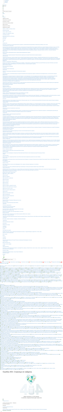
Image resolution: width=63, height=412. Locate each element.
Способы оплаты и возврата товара (20, 409)
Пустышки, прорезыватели (7, 204)
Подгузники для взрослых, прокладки (15, 247)
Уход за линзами (20, 57)
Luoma (4, 245)
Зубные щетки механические (25, 169)
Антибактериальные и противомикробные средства (43, 96)
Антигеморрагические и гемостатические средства (48, 73)
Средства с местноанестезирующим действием (39, 59)
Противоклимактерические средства (29, 144)
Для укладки (26, 156)
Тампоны (7, 152)
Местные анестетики (35, 82)
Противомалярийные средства (55, 95)
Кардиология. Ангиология (7, 86)
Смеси (14, 202)
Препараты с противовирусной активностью (43, 95)
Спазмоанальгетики (6, 68)
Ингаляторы (5, 223)
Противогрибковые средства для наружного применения (42, 77)
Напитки (4, 40)
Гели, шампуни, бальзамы (25, 164)
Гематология (5, 69)
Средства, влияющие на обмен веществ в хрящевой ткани (36, 134)
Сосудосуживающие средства (15, 124)
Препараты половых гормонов (8, 103)
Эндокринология (5, 102)
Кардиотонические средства (13, 89)
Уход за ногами (15, 159)
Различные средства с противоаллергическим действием (25, 44)
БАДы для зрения (5, 182)
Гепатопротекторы (6, 46)
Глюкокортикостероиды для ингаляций (18, 136)
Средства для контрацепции (32, 146)
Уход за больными (6, 246)
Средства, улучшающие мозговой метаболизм (10, 97)
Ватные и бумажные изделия (7, 148)
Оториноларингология (6, 120)
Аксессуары (13, 206)
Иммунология (5, 50)
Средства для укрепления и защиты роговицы (10, 57)
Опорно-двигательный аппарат (8, 84)
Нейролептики (56, 117)
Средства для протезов (52, 169)
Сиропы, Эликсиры (6, 92)
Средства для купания (13, 216)
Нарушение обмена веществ (7, 131)
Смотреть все (2, 284)
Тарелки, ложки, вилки (9, 208)
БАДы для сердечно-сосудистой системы (9, 185)
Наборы (4, 153)
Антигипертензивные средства (48, 88)
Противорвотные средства (13, 46)
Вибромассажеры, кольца (12, 251)
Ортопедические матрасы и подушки (22, 231)
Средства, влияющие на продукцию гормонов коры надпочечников (49, 103)
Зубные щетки (38, 216)
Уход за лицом (5, 165)
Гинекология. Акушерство (7, 142)
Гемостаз (4, 72)
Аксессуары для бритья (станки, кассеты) (9, 164)
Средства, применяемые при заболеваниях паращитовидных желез (32, 104)
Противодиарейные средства (9, 47)
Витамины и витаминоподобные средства (29, 63)
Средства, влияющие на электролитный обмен (24, 133)
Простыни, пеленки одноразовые (8, 232)
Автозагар (11, 159)
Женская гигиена (5, 151)
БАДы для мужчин (6, 183)
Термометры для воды (6, 216)
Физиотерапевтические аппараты (8, 221)
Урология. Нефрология (6, 138)
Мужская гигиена (5, 162)
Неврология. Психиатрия (7, 114)
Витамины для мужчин (54, 62)
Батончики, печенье (6, 202)
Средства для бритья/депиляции (19, 152)
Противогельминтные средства (29, 130)
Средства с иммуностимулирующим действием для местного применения (21, 122)
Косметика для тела (6, 159)
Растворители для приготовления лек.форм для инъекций (12, 96)
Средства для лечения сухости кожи (25, 79)
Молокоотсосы (5, 211)
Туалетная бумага (9, 150)
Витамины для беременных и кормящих (9, 62)
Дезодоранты (11, 152)
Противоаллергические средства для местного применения (21, 59)
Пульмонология (5, 135)
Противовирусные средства (7, 59)
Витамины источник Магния (17, 63)
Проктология (5, 106)
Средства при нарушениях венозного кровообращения (27, 89)
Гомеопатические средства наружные (35, 54)
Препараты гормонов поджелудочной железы (16, 105)
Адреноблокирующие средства (18, 88)
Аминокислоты (8, 36)
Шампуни (4, 156)
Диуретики (7, 89)
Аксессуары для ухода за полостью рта (32, 170)
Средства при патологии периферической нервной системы (44, 117)
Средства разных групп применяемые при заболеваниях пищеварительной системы (28, 47)
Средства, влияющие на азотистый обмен (50, 140)
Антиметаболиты (19, 100)
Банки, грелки (5, 234)
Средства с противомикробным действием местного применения (16, 146)
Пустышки (9, 206)
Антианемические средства (21, 71)
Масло (9, 213)
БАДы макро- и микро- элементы (8, 173)
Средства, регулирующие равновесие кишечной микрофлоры (24, 49)
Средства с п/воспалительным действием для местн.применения (49, 58)
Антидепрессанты (13, 117)
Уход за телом (5, 157)
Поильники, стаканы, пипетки (48, 247)
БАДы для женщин (6, 179)
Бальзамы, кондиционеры (10, 156)
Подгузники (4, 203)
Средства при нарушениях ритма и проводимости (45, 89)
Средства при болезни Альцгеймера (22, 117)
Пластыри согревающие (19, 239)
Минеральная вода (6, 30)
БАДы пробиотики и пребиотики (8, 177)
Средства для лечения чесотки (19, 130)
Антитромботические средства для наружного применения (30, 73)
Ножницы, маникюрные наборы (45, 216)
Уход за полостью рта (6, 167)
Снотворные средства (6, 116)
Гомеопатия (5, 53)
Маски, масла (17, 156)
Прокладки (4, 152)
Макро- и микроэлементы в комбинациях (29, 62)
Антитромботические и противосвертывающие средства (12, 73)
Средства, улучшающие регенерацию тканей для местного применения (19, 111)
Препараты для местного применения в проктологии (11, 108)
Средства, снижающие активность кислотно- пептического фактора (45, 49)
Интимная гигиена (28, 152)
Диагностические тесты (6, 242)
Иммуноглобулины (6, 52)
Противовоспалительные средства (8, 77)
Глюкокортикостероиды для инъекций (48, 127)
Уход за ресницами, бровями (31, 166)
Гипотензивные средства (38, 90)
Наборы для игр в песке (17, 200)
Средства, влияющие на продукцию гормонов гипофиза (12, 104)
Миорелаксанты (31, 117)
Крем (3, 213)
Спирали (17, 251)
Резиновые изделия (6, 252)
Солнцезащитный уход (6, 161)
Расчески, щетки (32, 216)
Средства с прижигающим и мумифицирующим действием (23, 77)
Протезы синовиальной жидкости (36, 127)
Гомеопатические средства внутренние (9, 54)
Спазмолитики (11, 68)
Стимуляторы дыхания (21, 83)
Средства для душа (34, 152)
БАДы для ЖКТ (5, 191)
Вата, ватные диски (15, 150)
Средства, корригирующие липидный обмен (10, 133)
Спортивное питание (6, 34)
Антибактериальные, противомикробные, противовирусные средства (14, 93)
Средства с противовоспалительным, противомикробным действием (25, 78)
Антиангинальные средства (38, 88)
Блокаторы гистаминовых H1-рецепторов (9, 44)
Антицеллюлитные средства (37, 159)
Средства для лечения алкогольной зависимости (18, 116)
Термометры (5, 220)
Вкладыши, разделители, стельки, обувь (35, 231)
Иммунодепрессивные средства (14, 52)
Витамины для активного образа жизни (9, 172)
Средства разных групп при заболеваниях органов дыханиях (49, 136)
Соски (19, 208)
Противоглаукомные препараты (28, 57)
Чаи (3, 41)
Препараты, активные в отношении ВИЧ (28, 96)
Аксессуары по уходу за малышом (8, 214)
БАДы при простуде (6, 197)
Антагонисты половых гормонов (29, 105)
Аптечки (4, 228)
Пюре (12, 202)
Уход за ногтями (50, 159)
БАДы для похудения (6, 176)
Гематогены (5, 37)
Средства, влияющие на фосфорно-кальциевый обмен (17, 134)
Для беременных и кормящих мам (8, 209)
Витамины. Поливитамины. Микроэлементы (10, 61)
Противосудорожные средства (11, 119)
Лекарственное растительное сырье (15, 92)
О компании (7, 0)
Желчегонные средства (33, 46)
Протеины (12, 36)
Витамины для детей (39, 62)
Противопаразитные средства (7, 129)
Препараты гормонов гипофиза (54, 105)
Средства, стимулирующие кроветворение (9, 71)
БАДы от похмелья (6, 180)
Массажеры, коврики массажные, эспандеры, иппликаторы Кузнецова (14, 218)
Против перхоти (21, 156)
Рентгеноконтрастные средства (8, 66)
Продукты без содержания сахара (8, 33)
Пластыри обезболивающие (7, 239)
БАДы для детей (5, 174)
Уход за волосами (5, 155)
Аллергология (5, 43)
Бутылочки (4, 208)
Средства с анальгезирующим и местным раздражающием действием (31, 76)
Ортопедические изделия (7, 230)
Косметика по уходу (6, 247)
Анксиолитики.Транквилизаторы (47, 116)
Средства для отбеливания (34, 169)
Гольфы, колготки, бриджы (7, 243)
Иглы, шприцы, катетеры (25, 247)
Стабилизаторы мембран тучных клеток (41, 44)
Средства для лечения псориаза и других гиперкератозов (45, 78)
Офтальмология (5, 55)
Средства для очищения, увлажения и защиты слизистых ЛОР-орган (33, 121)
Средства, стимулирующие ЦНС (32, 118)
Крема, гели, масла (20, 211)
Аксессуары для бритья (41, 152)
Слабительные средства (41, 46)
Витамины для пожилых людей (8, 63)
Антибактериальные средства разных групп (29, 95)
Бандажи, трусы (10, 211)
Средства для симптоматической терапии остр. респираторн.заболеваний (29, 137)
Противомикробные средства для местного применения (35, 123)
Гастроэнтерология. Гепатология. (8, 45)
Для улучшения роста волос (33, 156)
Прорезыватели (5, 206)
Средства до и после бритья (34, 164)
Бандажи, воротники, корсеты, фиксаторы (9, 231)
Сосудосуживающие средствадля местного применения (29, 58)
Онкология (4, 98)
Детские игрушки (5, 198)
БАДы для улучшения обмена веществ (9, 189)
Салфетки (4, 150)
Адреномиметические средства (28, 88)
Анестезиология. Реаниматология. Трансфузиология (11, 80)
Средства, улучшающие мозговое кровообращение (46, 118)
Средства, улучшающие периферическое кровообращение (24, 90)
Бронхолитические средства (7, 136)
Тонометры (4, 226)
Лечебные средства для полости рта (20, 170)
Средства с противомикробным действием (50, 76)
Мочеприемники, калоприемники (8, 248)
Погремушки (11, 200)
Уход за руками (44, 159)
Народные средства (6, 91)
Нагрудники (15, 208)
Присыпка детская (20, 213)
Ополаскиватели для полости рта (8, 170)
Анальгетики (5, 67)
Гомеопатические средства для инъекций (22, 54)
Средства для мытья (13, 213)
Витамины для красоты (46, 62)
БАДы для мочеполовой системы (8, 192)
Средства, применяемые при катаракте (53, 59)
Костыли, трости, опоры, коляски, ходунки (36, 247)
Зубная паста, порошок (26, 213)
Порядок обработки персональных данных (33, 409)
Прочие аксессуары (21, 216)
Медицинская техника (6, 224)
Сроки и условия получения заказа (8, 409)
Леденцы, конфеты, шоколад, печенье (9, 28)
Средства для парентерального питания (9, 82)
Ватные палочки (21, 150)
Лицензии (6, 1)
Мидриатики (5, 60)
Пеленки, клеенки (27, 216)
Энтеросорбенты (42, 48)
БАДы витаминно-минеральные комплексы (10, 171)
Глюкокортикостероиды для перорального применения (22, 127)
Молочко (6, 213)
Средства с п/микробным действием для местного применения (44, 57)
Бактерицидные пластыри (27, 239)
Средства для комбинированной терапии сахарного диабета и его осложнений (26, 103)
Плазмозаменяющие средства (44, 82)
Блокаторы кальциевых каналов (8, 88)
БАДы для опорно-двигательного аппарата (10, 186)
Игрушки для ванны (6, 200)
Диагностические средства (7, 64)
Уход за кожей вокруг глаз (22, 166)
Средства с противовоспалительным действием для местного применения (30, 110)
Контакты (6, 2)
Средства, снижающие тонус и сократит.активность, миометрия (45, 144)
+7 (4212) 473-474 (6, 400)
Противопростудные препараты (8, 127)
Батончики (4, 36)
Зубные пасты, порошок (16, 169)
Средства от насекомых (29, 159)
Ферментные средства (10, 48)
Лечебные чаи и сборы (24, 92)
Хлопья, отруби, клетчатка (7, 31)
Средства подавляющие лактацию (42, 146)
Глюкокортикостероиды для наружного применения (11, 79)
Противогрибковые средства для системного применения (12, 95)
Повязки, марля (5, 240)
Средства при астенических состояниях (52, 134)
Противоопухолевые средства (47, 100)
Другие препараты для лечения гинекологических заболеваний (13, 144)
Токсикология (5, 112)
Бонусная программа (43, 409)
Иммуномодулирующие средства (25, 52)
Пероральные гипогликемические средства (42, 105)
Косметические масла (21, 159)
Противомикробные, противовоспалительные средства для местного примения (46, 122)
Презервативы (5, 251)
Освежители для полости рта (7, 169)
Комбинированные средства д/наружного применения (11, 76)
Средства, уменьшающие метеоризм (24, 46)
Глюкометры (5, 217)
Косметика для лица (6, 166)
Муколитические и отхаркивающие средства (10, 137)
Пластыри (4, 238)
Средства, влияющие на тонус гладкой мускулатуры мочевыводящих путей (30, 140)
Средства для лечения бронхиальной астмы (32, 136)
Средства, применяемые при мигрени (9, 118)
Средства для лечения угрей (36, 79)
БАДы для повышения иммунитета (8, 195)
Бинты (4, 235)
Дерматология (5, 74)
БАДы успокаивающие (6, 194)
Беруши (4, 254)
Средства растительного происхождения (9, 100)
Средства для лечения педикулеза (8, 130)
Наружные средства (6, 85)
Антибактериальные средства (7, 147)
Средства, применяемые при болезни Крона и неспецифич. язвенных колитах (26, 48)
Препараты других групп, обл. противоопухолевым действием (32, 100)
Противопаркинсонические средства (21, 118)
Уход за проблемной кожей (13, 166)
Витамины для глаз (19, 62)
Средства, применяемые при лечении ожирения (40, 133)
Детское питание (5, 201)
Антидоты (4, 113)
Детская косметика (6, 212)
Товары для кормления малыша (8, 207)
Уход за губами (38, 166)
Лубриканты (21, 251)
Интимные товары (6, 250)
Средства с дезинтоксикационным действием (13, 113)
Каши (10, 202)
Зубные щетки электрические (43, 169)
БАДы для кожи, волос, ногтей (7, 188)
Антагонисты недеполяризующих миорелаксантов (24, 82)
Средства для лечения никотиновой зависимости (34, 116)
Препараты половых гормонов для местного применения (29, 145)
